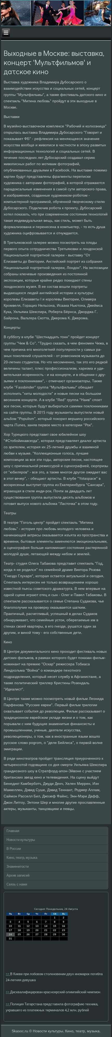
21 (45, 930)
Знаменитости (18, 867)
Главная (13, 831)
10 (10, 926)
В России (14, 849)
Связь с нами (17, 885)
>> (8, 974)
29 (54, 934)
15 (54, 926)
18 (19, 930)
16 (63, 926)
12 (28, 926)
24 (10, 934)
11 (19, 926)
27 (37, 934)
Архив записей (18, 876)
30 (63, 934)
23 (63, 930)
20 (37, 930)
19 (28, 930)
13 (37, 926)
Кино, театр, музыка (22, 858)
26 (28, 934)
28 (45, 934)
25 (19, 934)
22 (54, 930)
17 (10, 930)
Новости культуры (21, 840)
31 (10, 938)
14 (45, 926)
